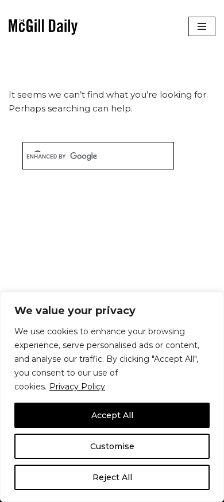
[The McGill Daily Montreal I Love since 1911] (43, 26)
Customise (112, 446)
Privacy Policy (77, 386)
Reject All (112, 477)
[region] (112, 397)
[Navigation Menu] (201, 26)
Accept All (112, 415)
